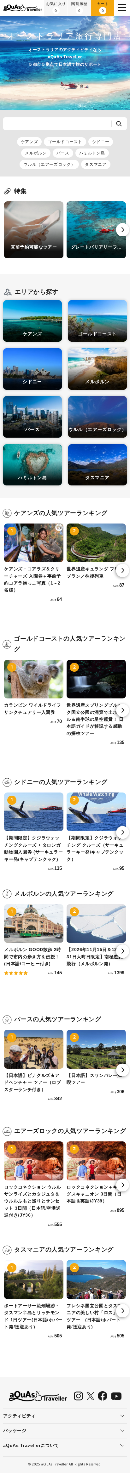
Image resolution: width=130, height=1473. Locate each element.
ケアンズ (29, 141)
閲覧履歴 (79, 7)
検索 (119, 123)
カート (103, 7)
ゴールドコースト (65, 141)
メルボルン (35, 153)
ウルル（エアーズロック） (49, 164)
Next (122, 229)
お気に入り (56, 7)
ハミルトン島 (92, 153)
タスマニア (95, 164)
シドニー (100, 141)
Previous (7, 229)
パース (62, 153)
